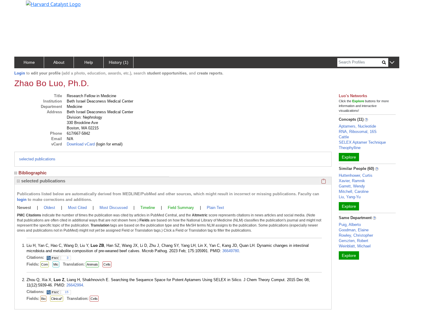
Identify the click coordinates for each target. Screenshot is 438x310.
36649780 (230, 251)
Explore (349, 157)
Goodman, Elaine (354, 230)
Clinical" (56, 298)
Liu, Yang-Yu (350, 197)
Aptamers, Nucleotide (357, 126)
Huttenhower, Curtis (355, 175)
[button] (392, 63)
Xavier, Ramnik (352, 181)
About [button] (58, 62)
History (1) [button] (118, 62)
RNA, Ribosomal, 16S (358, 131)
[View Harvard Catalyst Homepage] (53, 3)
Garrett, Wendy (352, 186)
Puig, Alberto (350, 224)
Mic (55, 264)
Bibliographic (32, 172)
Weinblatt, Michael (355, 246)
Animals (92, 264)
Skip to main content (24, 7)
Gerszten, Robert (353, 240)
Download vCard (81, 144)
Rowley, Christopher (356, 235)
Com (44, 264)
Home (29, 62)
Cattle (344, 137)
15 (67, 292)
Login (19, 73)
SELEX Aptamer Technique (362, 142)
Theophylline (350, 147)
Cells (107, 264)
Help (88, 62)
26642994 (74, 285)
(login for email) (108, 144)
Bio (43, 298)
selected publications (37, 159)
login (22, 199)
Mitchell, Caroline (354, 191)
